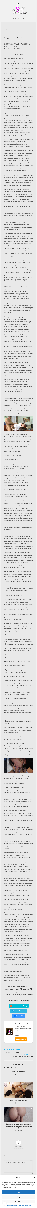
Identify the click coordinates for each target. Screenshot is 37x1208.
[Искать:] (23, 18)
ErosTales (8, 49)
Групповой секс (15, 43)
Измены (6, 44)
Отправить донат (21, 1039)
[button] (34, 1177)
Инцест (11, 44)
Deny (18, 1197)
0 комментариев (22, 47)
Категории (8, 26)
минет (31, 135)
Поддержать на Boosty (20, 1006)
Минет (17, 44)
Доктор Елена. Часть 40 (18, 1071)
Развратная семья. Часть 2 (18, 1100)
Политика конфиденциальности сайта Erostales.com (18, 1205)
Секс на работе (25, 44)
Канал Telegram (20, 1011)
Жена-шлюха (24, 43)
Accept (18, 1192)
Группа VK (19, 1016)
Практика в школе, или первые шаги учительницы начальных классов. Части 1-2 (18, 1126)
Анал (7, 43)
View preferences (18, 1201)
